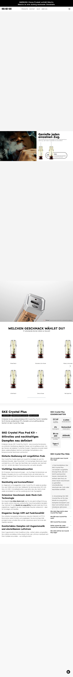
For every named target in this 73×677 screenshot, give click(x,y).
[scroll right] (70, 366)
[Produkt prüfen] (69, 9)
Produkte (24, 9)
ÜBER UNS (44, 9)
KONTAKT (32, 9)
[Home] (7, 9)
